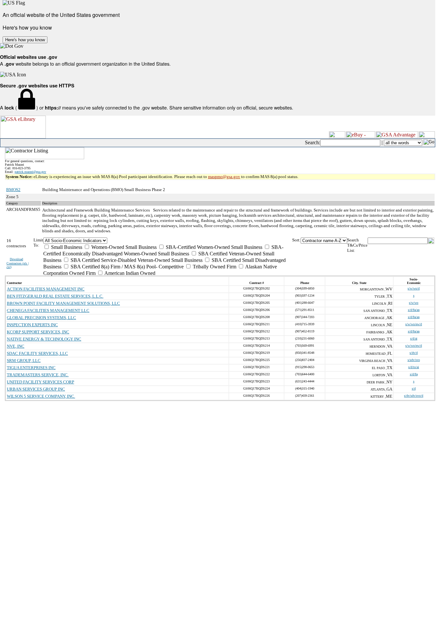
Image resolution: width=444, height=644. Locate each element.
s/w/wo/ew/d (413, 324)
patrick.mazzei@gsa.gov (30, 172)
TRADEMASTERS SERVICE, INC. (38, 374)
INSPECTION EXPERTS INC (32, 324)
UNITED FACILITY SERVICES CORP (40, 382)
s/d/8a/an (414, 310)
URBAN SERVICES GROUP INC (36, 389)
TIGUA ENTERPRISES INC (31, 367)
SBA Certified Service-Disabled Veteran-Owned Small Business (135, 260)
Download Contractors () (18, 263)
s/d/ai (413, 338)
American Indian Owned (129, 273)
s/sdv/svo (414, 360)
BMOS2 (13, 189)
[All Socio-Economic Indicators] (167, 241)
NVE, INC (15, 346)
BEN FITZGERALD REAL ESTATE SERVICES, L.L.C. (55, 296)
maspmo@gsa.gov (224, 176)
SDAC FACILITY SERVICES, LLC (37, 353)
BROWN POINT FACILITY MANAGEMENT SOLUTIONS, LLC (63, 303)
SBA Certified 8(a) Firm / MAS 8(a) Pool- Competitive (126, 266)
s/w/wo (413, 302)
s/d (414, 388)
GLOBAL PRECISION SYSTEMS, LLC (41, 317)
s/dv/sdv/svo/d (413, 395)
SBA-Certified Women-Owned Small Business (213, 247)
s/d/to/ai (413, 367)
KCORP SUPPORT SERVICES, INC (38, 331)
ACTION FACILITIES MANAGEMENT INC (46, 289)
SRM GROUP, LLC (24, 360)
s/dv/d (414, 352)
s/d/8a (414, 374)
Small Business (66, 247)
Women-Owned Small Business (123, 247)
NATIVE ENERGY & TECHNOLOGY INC (44, 339)
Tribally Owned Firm (213, 266)
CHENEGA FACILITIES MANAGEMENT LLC (48, 310)
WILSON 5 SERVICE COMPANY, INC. (41, 396)
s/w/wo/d (414, 288)
